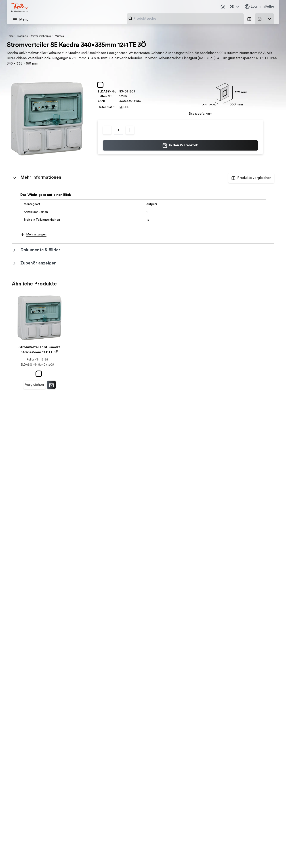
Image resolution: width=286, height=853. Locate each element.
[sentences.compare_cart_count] (249, 18)
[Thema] (223, 6)
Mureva (59, 36)
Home (10, 36)
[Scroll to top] (273, 841)
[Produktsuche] (130, 18)
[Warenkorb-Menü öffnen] (269, 18)
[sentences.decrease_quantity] (107, 130)
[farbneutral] (101, 85)
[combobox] (187, 18)
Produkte (22, 36)
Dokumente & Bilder (40, 250)
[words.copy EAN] (144, 101)
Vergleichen (34, 384)
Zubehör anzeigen (38, 263)
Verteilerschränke (41, 36)
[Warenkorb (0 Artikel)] (260, 19)
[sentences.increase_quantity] (130, 130)
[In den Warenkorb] (51, 385)
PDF (126, 107)
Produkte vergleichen (254, 178)
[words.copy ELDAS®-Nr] (137, 91)
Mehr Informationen (40, 177)
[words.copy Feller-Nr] (129, 96)
